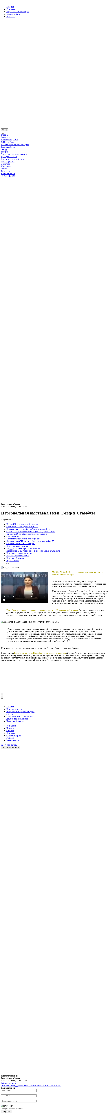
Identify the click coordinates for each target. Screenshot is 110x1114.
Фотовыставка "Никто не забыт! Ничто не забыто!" (30, 541)
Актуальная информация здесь (15, 144)
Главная (10, 7)
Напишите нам (8, 173)
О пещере (10, 9)
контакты (10, 16)
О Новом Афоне (8, 142)
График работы (8, 147)
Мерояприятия (7, 161)
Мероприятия (12, 740)
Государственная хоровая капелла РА (23, 548)
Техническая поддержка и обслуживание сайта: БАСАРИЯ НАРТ (31, 1085)
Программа (6, 166)
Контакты (5, 171)
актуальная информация (17, 11)
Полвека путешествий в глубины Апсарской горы (29, 529)
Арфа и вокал (12, 560)
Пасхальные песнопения (17, 556)
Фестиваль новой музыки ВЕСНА (22, 526)
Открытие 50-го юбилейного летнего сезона (26, 534)
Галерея (4, 152)
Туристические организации (14, 154)
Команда (10, 728)
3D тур (4, 149)
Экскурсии (6, 164)
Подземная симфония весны (19, 553)
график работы (13, 14)
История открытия (9, 140)
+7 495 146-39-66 (8, 176)
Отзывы (4, 169)
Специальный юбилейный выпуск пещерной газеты (30, 531)
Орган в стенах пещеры (17, 546)
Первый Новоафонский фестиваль (22, 524)
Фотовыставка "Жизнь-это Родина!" (23, 539)
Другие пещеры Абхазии (12, 159)
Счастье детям (12, 536)
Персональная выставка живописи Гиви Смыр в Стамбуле (33, 551)
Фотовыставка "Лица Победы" (20, 543)
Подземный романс (15, 558)
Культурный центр (9, 156)
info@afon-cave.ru (9, 745)
